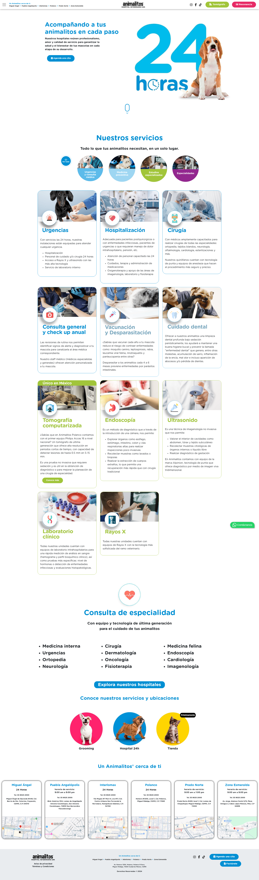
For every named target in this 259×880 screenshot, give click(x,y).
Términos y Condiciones (43, 866)
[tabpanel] (129, 437)
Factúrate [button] (231, 864)
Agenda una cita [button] (62, 58)
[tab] (66, 161)
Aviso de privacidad (43, 864)
